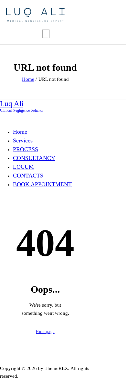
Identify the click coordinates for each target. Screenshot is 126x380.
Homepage (45, 331)
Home (28, 79)
